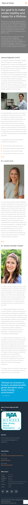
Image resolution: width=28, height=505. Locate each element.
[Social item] (2, 491)
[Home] (8, 3)
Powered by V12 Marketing (8, 503)
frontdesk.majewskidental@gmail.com (9, 440)
